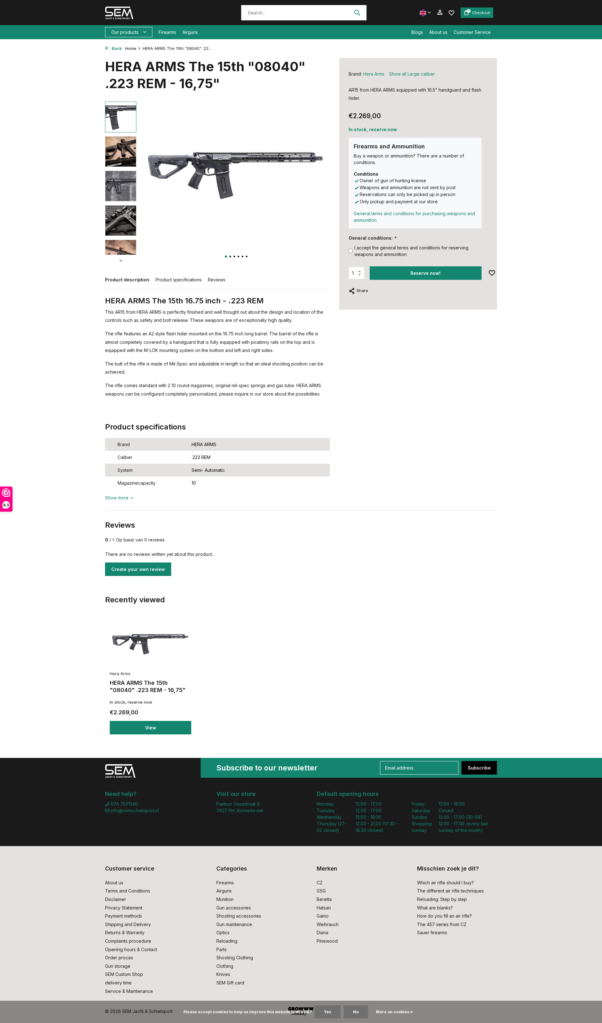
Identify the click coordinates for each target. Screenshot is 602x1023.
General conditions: (372, 238)
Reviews (216, 279)
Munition (225, 899)
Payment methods (123, 916)
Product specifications (179, 279)
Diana (322, 932)
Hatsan (324, 907)
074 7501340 (123, 804)
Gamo (323, 916)
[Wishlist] (451, 12)
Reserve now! (425, 273)
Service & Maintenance (129, 991)
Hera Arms (373, 74)
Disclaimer (115, 899)
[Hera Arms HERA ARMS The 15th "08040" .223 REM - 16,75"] (150, 644)
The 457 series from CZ (442, 924)
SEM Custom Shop (124, 974)
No (356, 1012)
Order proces (119, 957)
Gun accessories (233, 907)
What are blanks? (435, 907)
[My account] (439, 12)
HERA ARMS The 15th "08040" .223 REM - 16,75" (148, 686)
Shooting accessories (238, 916)
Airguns (190, 32)
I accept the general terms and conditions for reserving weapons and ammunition (411, 251)
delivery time (118, 982)
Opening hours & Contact (131, 949)
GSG (321, 890)
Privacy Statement (123, 907)
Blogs (417, 32)
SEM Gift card (230, 982)
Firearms (167, 32)
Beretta (324, 899)
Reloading (226, 941)
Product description (127, 279)
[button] (226, 256)
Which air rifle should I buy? (445, 882)
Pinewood (327, 941)
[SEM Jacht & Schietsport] (148, 12)
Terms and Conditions (127, 890)
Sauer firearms (432, 932)
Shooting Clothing (234, 957)
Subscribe (479, 767)
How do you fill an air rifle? (444, 916)
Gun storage (117, 966)
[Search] (357, 12)
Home (130, 48)
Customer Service (472, 32)
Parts (221, 949)
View (150, 727)
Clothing (224, 966)
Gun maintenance (234, 924)
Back (116, 48)
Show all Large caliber (412, 74)
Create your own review (138, 569)
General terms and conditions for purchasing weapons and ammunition (414, 217)
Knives (223, 974)
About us (438, 32)
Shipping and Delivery (128, 924)
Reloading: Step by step (442, 899)
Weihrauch (328, 924)
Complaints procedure (128, 941)
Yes (327, 1012)
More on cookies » (394, 1012)
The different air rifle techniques (450, 890)
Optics (223, 932)
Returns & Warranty (125, 932)
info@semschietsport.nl (135, 810)
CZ (320, 882)
